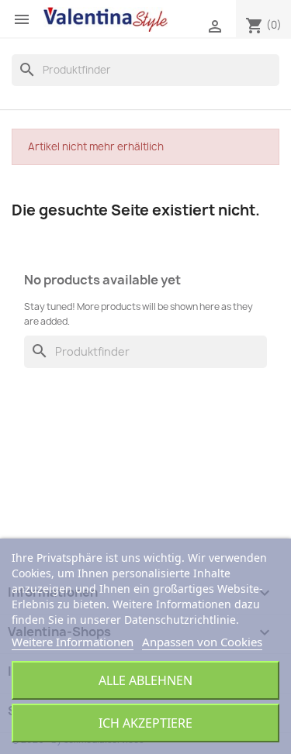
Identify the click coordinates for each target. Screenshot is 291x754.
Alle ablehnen (145, 680)
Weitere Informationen (72, 641)
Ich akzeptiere (145, 723)
